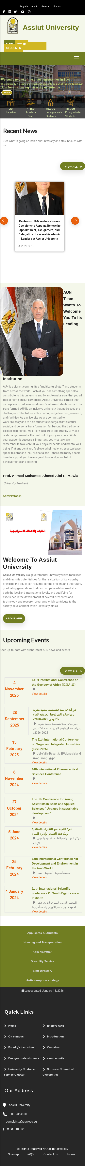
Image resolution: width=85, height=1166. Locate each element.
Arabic (34, 6)
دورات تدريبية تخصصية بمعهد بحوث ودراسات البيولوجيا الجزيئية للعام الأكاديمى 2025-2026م (54, 714)
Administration (43, 951)
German (46, 6)
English (24, 6)
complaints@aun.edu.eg (21, 1121)
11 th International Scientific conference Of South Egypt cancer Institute (55, 893)
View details (39, 693)
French (57, 6)
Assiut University (19, 1105)
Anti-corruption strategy (42, 980)
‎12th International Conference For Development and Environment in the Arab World (55, 863)
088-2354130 (18, 1114)
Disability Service (42, 961)
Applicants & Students (42, 932)
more (7, 92)
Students (13, 48)
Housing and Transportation (43, 942)
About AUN (14, 618)
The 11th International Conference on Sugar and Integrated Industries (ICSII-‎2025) (56, 744)
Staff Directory (42, 970)
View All (71, 166)
